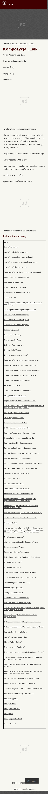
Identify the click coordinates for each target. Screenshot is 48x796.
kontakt (17, 789)
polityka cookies (28, 789)
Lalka (11, 4)
